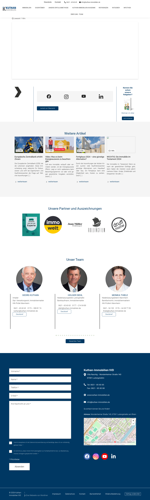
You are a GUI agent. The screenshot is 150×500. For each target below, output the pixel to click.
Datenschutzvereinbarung (38, 442)
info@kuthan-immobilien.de (98, 402)
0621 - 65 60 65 (20, 308)
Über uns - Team (77, 14)
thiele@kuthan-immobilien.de (114, 311)
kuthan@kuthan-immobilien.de (26, 311)
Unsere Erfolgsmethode (58, 8)
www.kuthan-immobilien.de (98, 395)
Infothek (127, 8)
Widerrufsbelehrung (112, 494)
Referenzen (103, 8)
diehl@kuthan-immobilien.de (69, 308)
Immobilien (26, 8)
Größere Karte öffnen (110, 443)
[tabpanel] (30, 298)
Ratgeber (116, 8)
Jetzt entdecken (128, 118)
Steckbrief (19, 314)
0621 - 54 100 (108, 308)
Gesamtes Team (75, 341)
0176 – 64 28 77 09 (123, 308)
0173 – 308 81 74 (34, 308)
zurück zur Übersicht (47, 108)
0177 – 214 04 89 (79, 305)
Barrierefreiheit (95, 494)
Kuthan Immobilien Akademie (83, 8)
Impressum (56, 494)
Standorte (48, 2)
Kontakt (58, 2)
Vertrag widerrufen (133, 494)
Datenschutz (70, 494)
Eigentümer (40, 8)
